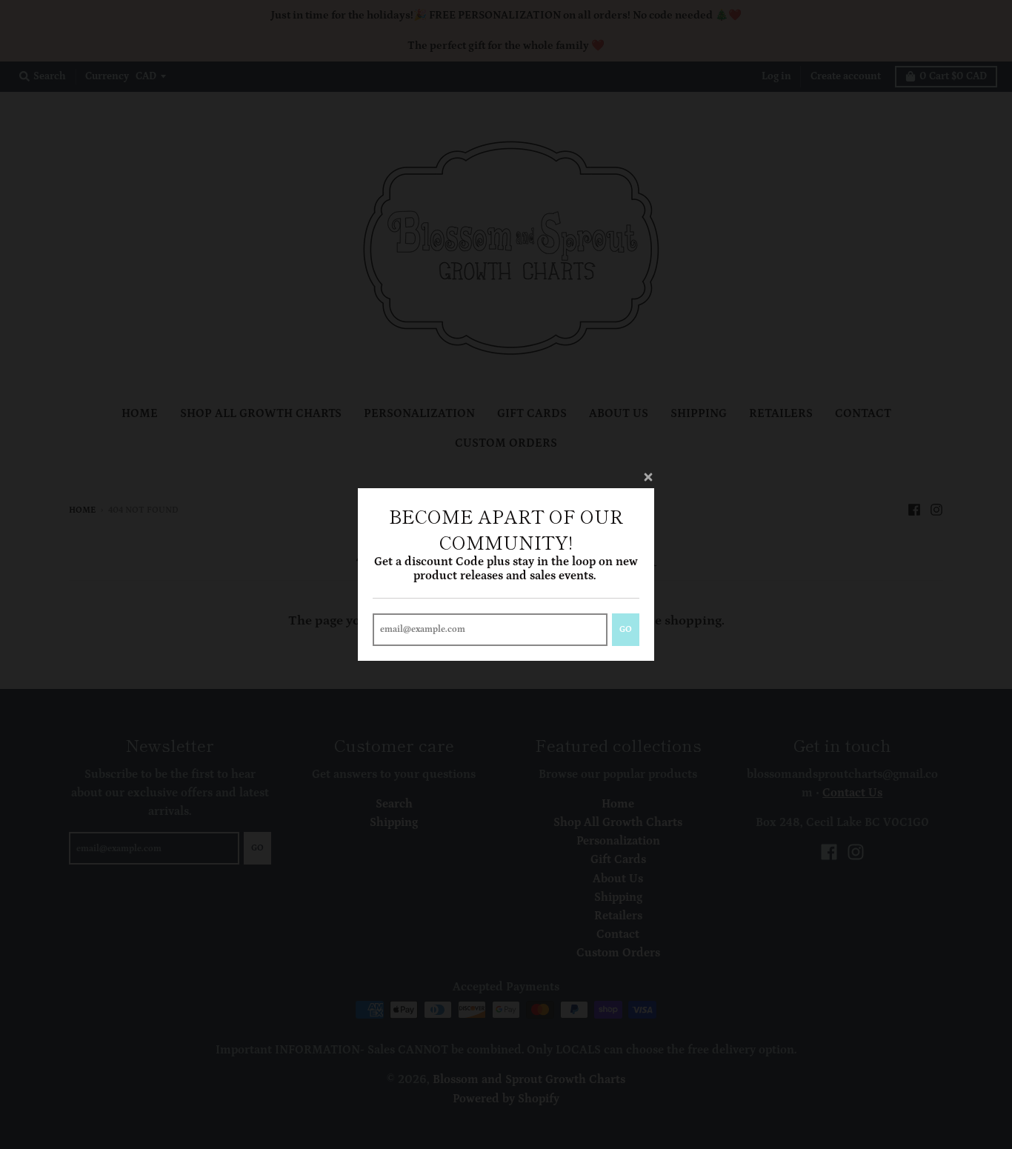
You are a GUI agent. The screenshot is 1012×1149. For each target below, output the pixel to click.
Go (625, 629)
